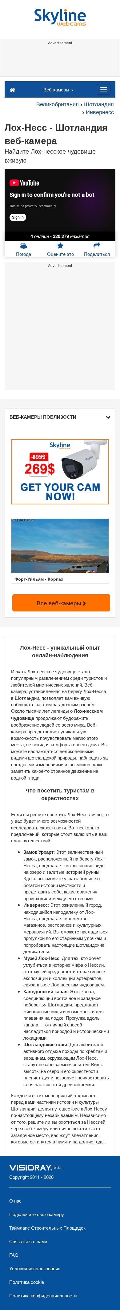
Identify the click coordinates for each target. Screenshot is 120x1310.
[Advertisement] (60, 61)
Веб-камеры (56, 89)
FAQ (13, 1255)
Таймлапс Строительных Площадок (47, 1227)
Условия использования (34, 1268)
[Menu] (103, 89)
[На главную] (12, 89)
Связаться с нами (28, 1241)
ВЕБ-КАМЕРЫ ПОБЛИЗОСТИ (43, 416)
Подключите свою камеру (36, 1214)
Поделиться (97, 254)
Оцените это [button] (60, 254)
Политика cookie (26, 1282)
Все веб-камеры (60, 603)
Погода (23, 254)
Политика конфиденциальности (43, 1295)
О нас (15, 1200)
